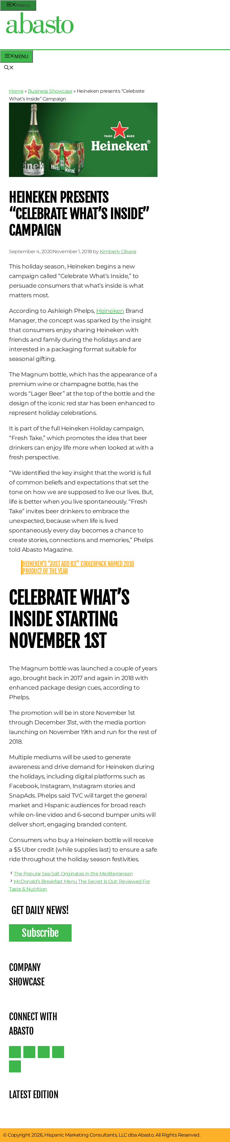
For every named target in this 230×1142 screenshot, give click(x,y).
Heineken (110, 310)
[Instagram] (44, 1052)
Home (16, 91)
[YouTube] (58, 1052)
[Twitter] (15, 1052)
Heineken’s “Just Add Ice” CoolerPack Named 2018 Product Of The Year (78, 567)
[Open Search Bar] (9, 68)
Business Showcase (50, 91)
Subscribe (40, 933)
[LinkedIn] (29, 1052)
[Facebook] (15, 1066)
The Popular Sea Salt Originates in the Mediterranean (73, 874)
